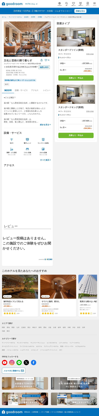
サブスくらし (30, 4)
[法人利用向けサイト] (74, 383)
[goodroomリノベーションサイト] (25, 383)
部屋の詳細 (90, 54)
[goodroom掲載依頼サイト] (25, 399)
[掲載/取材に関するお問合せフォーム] (74, 399)
